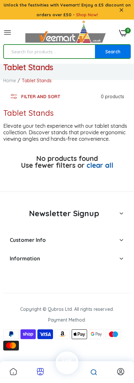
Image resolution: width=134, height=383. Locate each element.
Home (9, 81)
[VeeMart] (65, 33)
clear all (100, 165)
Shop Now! (87, 14)
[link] (13, 372)
